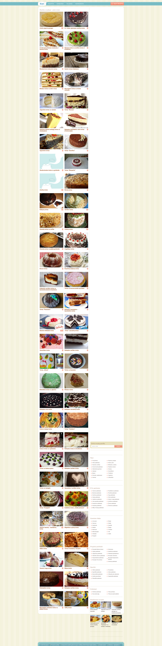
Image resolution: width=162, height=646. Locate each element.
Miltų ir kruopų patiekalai (98, 507)
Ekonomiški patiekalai (97, 574)
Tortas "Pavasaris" (45, 309)
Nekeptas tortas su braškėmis (73, 448)
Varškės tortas (69, 209)
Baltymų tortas (44, 209)
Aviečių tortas (44, 190)
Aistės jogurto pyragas (46, 28)
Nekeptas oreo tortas (46, 409)
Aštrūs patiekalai (96, 570)
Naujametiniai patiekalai (98, 557)
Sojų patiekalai (111, 495)
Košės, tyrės (111, 462)
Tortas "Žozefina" (70, 150)
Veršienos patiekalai (112, 501)
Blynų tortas (68, 568)
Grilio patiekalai (96, 462)
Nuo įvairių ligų (95, 594)
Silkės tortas (43, 548)
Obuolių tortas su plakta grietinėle (50, 249)
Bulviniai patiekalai (96, 493)
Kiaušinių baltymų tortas (72, 268)
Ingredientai (79, 3)
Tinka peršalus (111, 591)
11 (87, 229)
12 (62, 527)
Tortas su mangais (45, 488)
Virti (109, 531)
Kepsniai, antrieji (96, 464)
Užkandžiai (110, 477)
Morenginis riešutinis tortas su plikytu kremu (49, 608)
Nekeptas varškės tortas (72, 350)
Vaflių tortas (68, 607)
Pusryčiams (95, 460)
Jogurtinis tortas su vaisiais (48, 109)
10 (87, 209)
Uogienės (110, 475)
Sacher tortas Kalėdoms (72, 69)
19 (62, 209)
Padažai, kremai (112, 466)
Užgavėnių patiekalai (97, 553)
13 (62, 28)
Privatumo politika (55, 644)
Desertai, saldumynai (97, 475)
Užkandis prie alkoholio (113, 574)
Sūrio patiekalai (111, 497)
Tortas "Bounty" (69, 109)
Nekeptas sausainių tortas (72, 409)
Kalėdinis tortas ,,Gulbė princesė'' (74, 507)
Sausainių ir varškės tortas (72, 488)
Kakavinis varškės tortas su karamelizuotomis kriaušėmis (48, 289)
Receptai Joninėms (112, 555)
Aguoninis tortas (45, 150)
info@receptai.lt (102, 644)
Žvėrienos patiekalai (112, 505)
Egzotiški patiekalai (96, 572)
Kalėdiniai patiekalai (113, 551)
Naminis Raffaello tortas (47, 330)
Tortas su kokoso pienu (46, 468)
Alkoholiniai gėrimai (97, 469)
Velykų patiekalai (96, 551)
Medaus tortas (69, 389)
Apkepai (94, 471)
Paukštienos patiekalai (113, 490)
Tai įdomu (69, 3)
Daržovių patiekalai (96, 495)
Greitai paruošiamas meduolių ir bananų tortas (49, 48)
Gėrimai (94, 477)
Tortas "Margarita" (70, 170)
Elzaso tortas (43, 268)
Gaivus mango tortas (46, 429)
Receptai (51, 3)
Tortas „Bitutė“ (44, 370)
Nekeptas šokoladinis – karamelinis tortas (71, 310)
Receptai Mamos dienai (97, 549)
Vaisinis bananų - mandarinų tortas (48, 528)
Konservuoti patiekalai (97, 466)
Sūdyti (109, 523)
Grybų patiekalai (96, 497)
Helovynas (110, 549)
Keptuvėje (94, 525)
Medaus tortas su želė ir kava (48, 88)
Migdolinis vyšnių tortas (72, 527)
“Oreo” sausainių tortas (72, 330)
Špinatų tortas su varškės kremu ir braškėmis (75, 48)
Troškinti (110, 529)
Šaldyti (109, 527)
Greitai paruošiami (96, 576)
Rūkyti (109, 521)
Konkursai (60, 3)
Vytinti (109, 533)
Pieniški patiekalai (112, 493)
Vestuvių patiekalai (112, 561)
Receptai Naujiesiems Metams (113, 558)
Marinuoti (94, 529)
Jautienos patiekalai (97, 499)
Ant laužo (94, 521)
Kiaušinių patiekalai (96, 505)
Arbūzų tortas (69, 229)
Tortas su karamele (70, 370)
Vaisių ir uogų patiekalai (113, 499)
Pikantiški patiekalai (97, 578)
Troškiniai (110, 473)
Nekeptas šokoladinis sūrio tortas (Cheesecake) (74, 130)
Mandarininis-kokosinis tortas (48, 69)
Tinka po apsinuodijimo (113, 594)
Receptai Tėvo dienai (97, 559)
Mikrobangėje (95, 531)
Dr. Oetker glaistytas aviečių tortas (75, 28)
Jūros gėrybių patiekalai (97, 501)
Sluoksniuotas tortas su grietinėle (49, 170)
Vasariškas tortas (45, 350)
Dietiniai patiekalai (96, 591)
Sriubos (110, 469)
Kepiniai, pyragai (112, 460)
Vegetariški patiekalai (113, 576)
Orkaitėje (94, 533)
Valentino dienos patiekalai (98, 555)
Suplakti (110, 525)
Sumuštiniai (111, 471)
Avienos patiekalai (96, 490)
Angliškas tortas (69, 249)
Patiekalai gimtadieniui (113, 553)
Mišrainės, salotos (112, 464)
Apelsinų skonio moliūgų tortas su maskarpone (50, 130)
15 (62, 190)
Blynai (93, 473)
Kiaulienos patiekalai (97, 503)
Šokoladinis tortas (45, 588)
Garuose (94, 523)
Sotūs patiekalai (112, 572)
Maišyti (94, 527)
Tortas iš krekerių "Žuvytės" (73, 548)
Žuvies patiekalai (112, 503)
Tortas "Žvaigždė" (45, 507)
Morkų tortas (68, 190)
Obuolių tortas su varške (47, 229)
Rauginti (94, 535)
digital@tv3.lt (117, 644)
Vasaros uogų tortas (46, 568)
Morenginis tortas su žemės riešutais (73, 89)
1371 (62, 330)
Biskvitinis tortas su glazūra (48, 389)
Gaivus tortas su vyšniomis (48, 448)
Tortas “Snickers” (70, 429)
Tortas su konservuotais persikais (74, 288)
